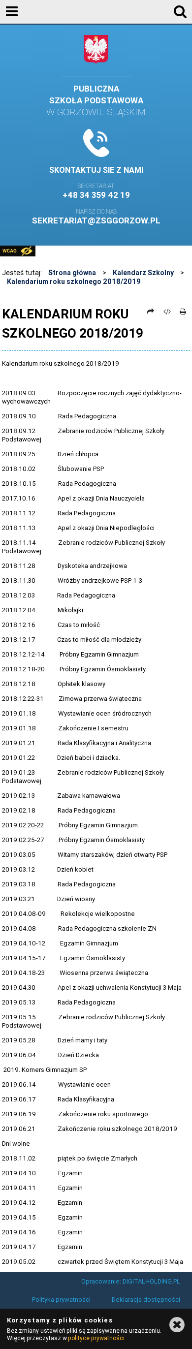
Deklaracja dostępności (146, 1299)
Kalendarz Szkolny (143, 272)
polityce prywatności (96, 1338)
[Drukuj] (183, 311)
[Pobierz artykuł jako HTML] (166, 311)
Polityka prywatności (61, 1299)
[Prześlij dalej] (150, 311)
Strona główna (72, 272)
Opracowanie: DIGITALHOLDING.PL (130, 1281)
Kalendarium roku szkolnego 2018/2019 (74, 281)
